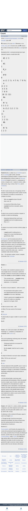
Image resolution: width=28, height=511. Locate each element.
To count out (4, 239)
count (19, 38)
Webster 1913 (10, 169)
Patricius (4, 465)
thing (2, 36)
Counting (6, 174)
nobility (10, 460)
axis (20, 47)
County (15, 436)
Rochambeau (24, 463)
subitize (24, 465)
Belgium (24, 460)
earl (12, 416)
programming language (11, 38)
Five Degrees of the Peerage (4, 463)
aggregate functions (11, 466)
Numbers (17, 471)
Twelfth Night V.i (10, 463)
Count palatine (5, 429)
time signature (4, 471)
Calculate (12, 256)
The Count (4, 456)
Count (11, 333)
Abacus (17, 468)
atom (13, 43)
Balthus (17, 465)
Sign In (24, 30)
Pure (19, 184)
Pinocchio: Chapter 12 (4, 460)
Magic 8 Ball (10, 471)
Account (3, 180)
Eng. (3, 314)
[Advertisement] (14, 14)
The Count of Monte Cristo (17, 460)
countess (24, 468)
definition (3, 169)
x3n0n (6, 36)
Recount (23, 178)
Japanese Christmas (11, 469)
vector (2, 45)
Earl (10, 456)
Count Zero (24, 471)
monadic (3, 40)
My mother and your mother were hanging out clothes (24, 456)
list (10, 45)
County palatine (5, 436)
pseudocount (17, 463)
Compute (3, 185)
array (6, 45)
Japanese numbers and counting (17, 456)
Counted (19, 172)
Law (6, 314)
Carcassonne (4, 468)
